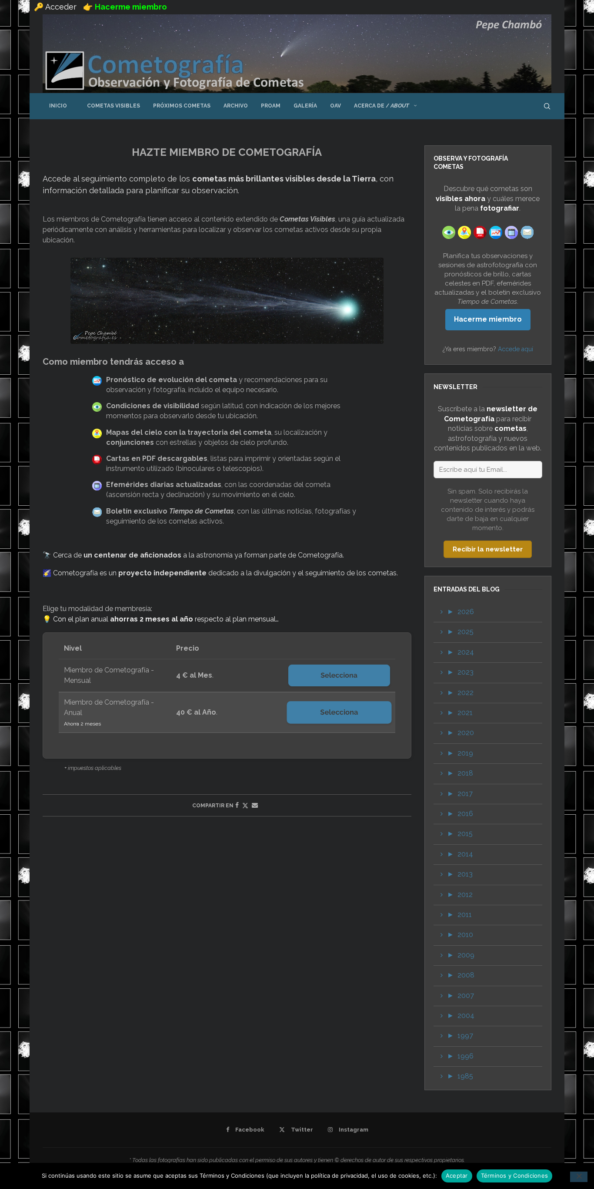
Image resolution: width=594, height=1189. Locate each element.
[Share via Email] (255, 805)
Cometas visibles (110, 106)
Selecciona (338, 675)
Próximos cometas (181, 106)
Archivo (236, 106)
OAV (335, 106)
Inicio (58, 106)
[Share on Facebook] (237, 805)
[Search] (547, 106)
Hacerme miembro (488, 319)
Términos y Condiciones (514, 1175)
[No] (578, 1177)
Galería (305, 106)
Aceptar (457, 1175)
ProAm (270, 106)
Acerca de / (381, 105)
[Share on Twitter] (245, 805)
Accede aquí (515, 349)
